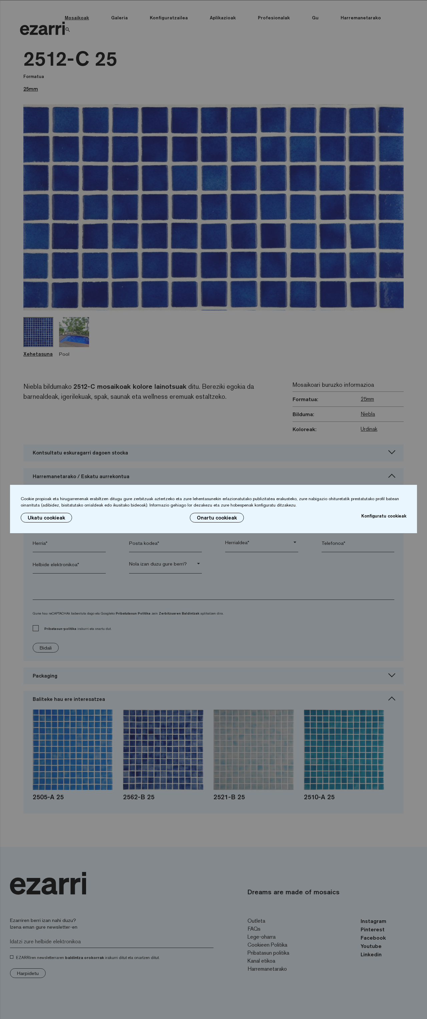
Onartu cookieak (217, 518)
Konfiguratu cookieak (383, 516)
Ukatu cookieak (46, 518)
